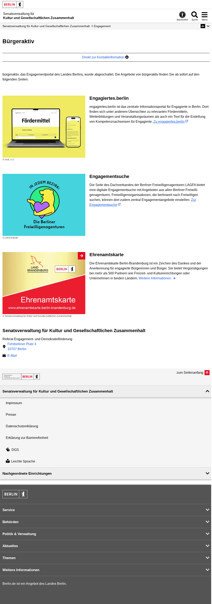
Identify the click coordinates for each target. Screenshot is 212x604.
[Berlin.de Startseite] (12, 4)
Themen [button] (9, 558)
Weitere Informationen (155, 278)
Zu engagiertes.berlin (169, 121)
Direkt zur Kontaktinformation (103, 57)
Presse (11, 414)
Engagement (102, 26)
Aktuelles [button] (10, 546)
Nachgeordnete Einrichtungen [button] (27, 474)
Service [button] (8, 510)
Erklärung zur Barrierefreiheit (27, 437)
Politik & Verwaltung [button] (19, 534)
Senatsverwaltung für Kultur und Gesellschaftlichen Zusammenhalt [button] (57, 391)
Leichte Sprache (23, 461)
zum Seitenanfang (190, 372)
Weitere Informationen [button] (20, 570)
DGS (15, 449)
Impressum (14, 403)
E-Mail (12, 356)
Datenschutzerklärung (22, 426)
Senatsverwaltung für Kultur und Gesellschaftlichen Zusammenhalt (46, 26)
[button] (205, 26)
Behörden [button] (10, 522)
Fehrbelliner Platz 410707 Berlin (21, 346)
